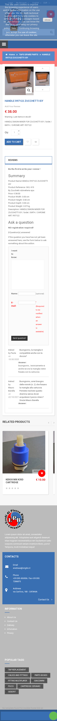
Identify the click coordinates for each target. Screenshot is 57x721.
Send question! (19, 338)
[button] (42, 68)
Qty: (7, 132)
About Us (11, 617)
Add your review (12, 106)
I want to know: (14, 253)
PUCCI (11, 686)
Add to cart (13, 142)
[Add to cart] (41, 473)
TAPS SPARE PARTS (28, 54)
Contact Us (43, 599)
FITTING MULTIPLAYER (17, 681)
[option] (42, 79)
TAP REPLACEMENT (17, 669)
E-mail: (13, 304)
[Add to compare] (35, 142)
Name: (14, 293)
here (14, 28)
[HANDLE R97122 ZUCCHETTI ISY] (42, 79)
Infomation (12, 629)
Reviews (13, 160)
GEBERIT (12, 692)
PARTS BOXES (41, 675)
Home (11, 54)
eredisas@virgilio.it (21, 568)
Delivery (10, 625)
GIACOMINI (39, 680)
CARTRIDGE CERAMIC (30, 686)
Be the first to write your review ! (24, 169)
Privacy (10, 633)
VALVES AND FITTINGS (18, 675)
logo (28, 520)
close (48, 20)
